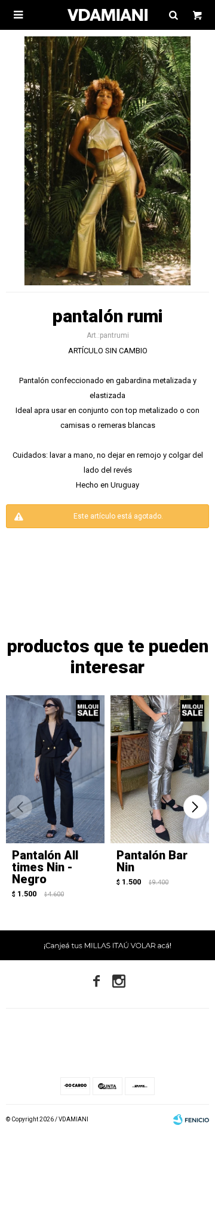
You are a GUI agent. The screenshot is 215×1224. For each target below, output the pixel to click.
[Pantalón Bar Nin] (159, 769)
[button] (195, 807)
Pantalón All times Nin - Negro (45, 867)
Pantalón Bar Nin (152, 861)
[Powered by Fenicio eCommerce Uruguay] (191, 1120)
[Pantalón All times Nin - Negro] (55, 769)
